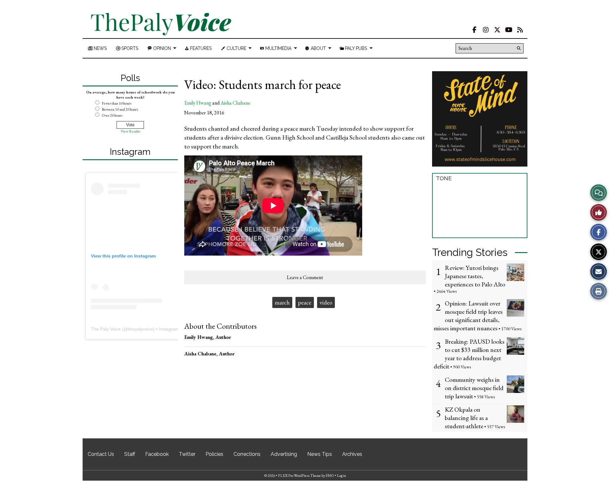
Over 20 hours (112, 115)
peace (304, 302)
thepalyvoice (140, 329)
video (326, 302)
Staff (129, 454)
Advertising (284, 454)
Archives (352, 454)
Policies (214, 454)
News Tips (319, 454)
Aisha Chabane (235, 102)
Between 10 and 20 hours (120, 109)
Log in (341, 475)
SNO (330, 475)
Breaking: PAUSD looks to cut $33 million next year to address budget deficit (469, 353)
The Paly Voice (106, 329)
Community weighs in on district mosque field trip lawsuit (474, 387)
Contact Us (101, 454)
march (282, 302)
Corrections (247, 454)
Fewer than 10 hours (116, 103)
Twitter (187, 454)
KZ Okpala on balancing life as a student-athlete (466, 417)
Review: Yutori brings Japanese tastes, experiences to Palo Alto (475, 276)
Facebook (157, 454)
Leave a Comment (305, 277)
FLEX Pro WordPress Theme (299, 475)
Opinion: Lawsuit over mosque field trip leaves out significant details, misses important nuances (468, 315)
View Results (130, 131)
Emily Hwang (197, 102)
